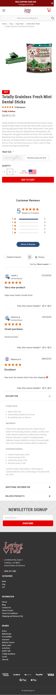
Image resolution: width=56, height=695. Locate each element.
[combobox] (40, 264)
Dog (3, 584)
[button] (28, 396)
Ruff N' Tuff (6, 651)
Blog (4, 604)
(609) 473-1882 (10, 571)
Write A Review (28, 244)
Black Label (6, 645)
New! (4, 581)
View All (5, 659)
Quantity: (6, 166)
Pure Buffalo (7, 636)
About (4, 602)
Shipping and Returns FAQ (12, 616)
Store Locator (7, 610)
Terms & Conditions (10, 613)
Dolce (4, 631)
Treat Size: (7, 152)
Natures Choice (8, 642)
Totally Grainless (8, 654)
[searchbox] (16, 257)
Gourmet (5, 639)
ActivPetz (6, 648)
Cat (3, 587)
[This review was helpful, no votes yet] (43, 305)
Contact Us (6, 607)
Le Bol (4, 656)
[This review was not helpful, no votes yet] (48, 305)
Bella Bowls (6, 634)
